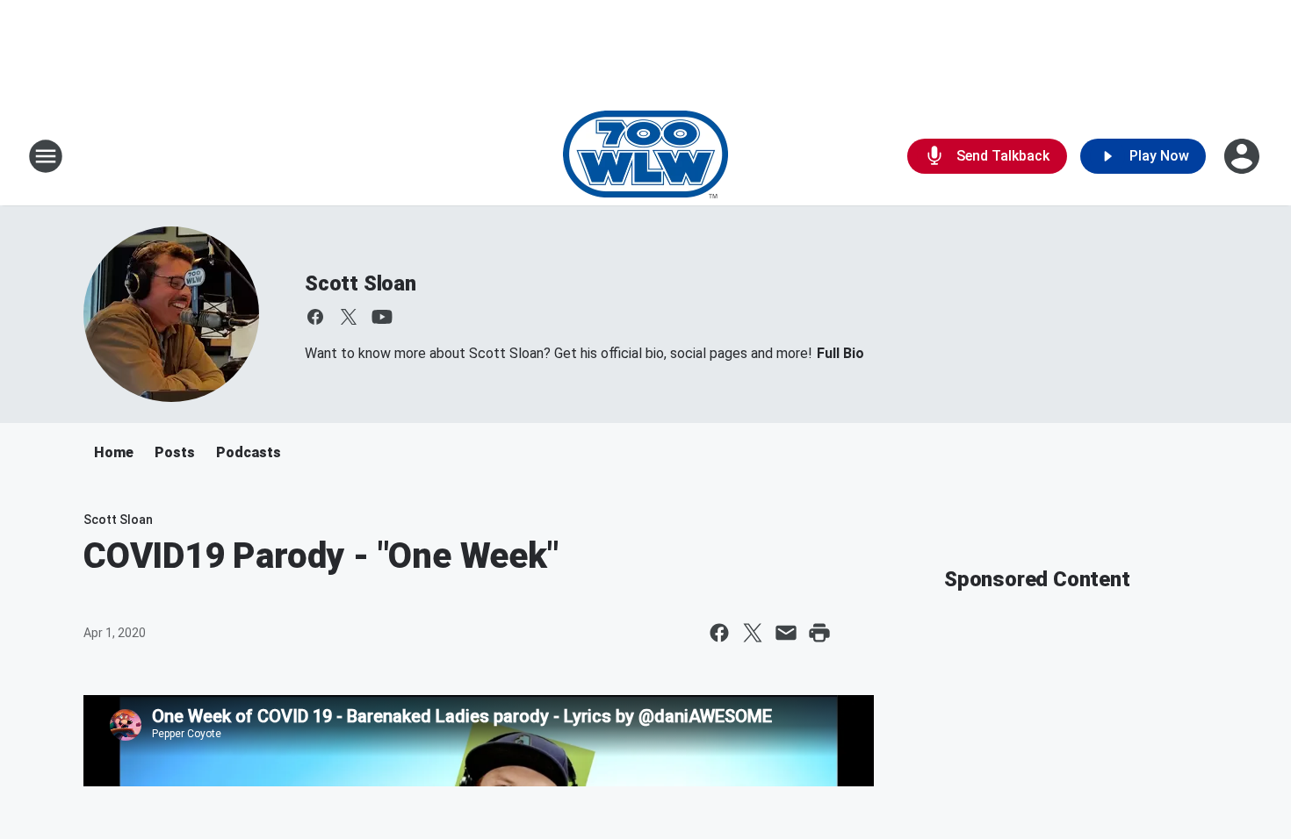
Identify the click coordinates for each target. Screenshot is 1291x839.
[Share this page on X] (752, 632)
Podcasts (248, 452)
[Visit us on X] (348, 316)
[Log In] (1243, 156)
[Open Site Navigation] (45, 156)
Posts (175, 452)
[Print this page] (819, 632)
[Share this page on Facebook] (719, 632)
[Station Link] (645, 156)
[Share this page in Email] (786, 632)
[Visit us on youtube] (382, 316)
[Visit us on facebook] (315, 316)
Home (113, 452)
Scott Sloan (360, 283)
